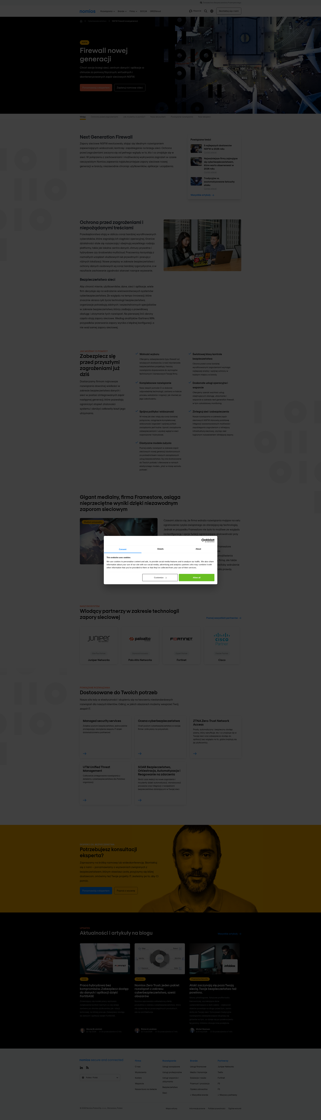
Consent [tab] (123, 549)
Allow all (196, 577)
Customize (158, 577)
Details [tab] (160, 549)
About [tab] (198, 549)
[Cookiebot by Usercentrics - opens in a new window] (203, 541)
